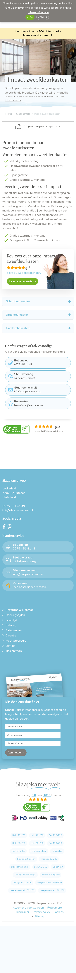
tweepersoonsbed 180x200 (52, 890)
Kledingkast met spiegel (25, 874)
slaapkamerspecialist (42, 126)
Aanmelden (15, 753)
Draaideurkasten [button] (17, 315)
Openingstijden (15, 615)
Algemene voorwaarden (28, 908)
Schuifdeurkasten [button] (18, 301)
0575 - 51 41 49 (23, 362)
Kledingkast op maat (22, 882)
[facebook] (5, 528)
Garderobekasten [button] (18, 328)
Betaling (11, 625)
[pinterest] (10, 528)
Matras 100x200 (49, 859)
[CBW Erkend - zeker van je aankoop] (16, 429)
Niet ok (43, 17)
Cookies (58, 912)
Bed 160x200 (18, 843)
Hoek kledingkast (38, 851)
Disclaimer (22, 912)
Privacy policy (41, 912)
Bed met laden (18, 851)
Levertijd (11, 620)
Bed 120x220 (55, 835)
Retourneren (14, 630)
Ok (31, 17)
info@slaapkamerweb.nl (27, 389)
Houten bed (57, 851)
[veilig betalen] (38, 820)
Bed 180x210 (40, 867)
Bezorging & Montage (20, 610)
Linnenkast (58, 867)
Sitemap (39, 916)
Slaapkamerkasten (20, 867)
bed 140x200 (37, 835)
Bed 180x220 (55, 843)
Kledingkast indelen (26, 859)
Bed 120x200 (18, 835)
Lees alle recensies (22, 281)
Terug (9, 114)
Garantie (11, 636)
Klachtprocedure (16, 641)
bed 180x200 (37, 843)
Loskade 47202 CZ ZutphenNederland (13, 492)
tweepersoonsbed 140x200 (49, 882)
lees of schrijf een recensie (28, 403)
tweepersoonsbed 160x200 (22, 890)
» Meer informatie (38, 12)
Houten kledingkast (51, 874)
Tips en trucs (14, 651)
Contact (10, 646)
